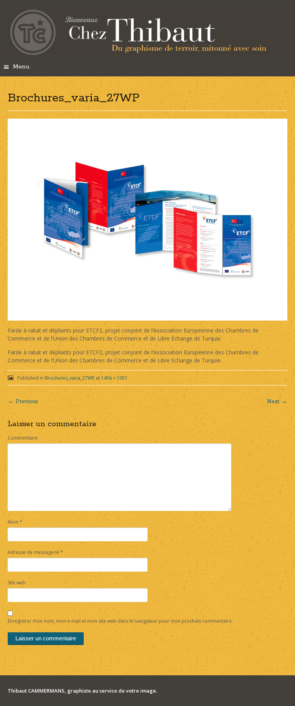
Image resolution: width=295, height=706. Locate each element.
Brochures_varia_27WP (69, 378)
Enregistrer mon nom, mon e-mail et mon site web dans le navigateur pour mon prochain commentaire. (120, 621)
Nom (15, 522)
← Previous (23, 401)
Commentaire (23, 438)
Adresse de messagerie (35, 552)
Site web (17, 582)
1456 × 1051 (114, 378)
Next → (277, 401)
